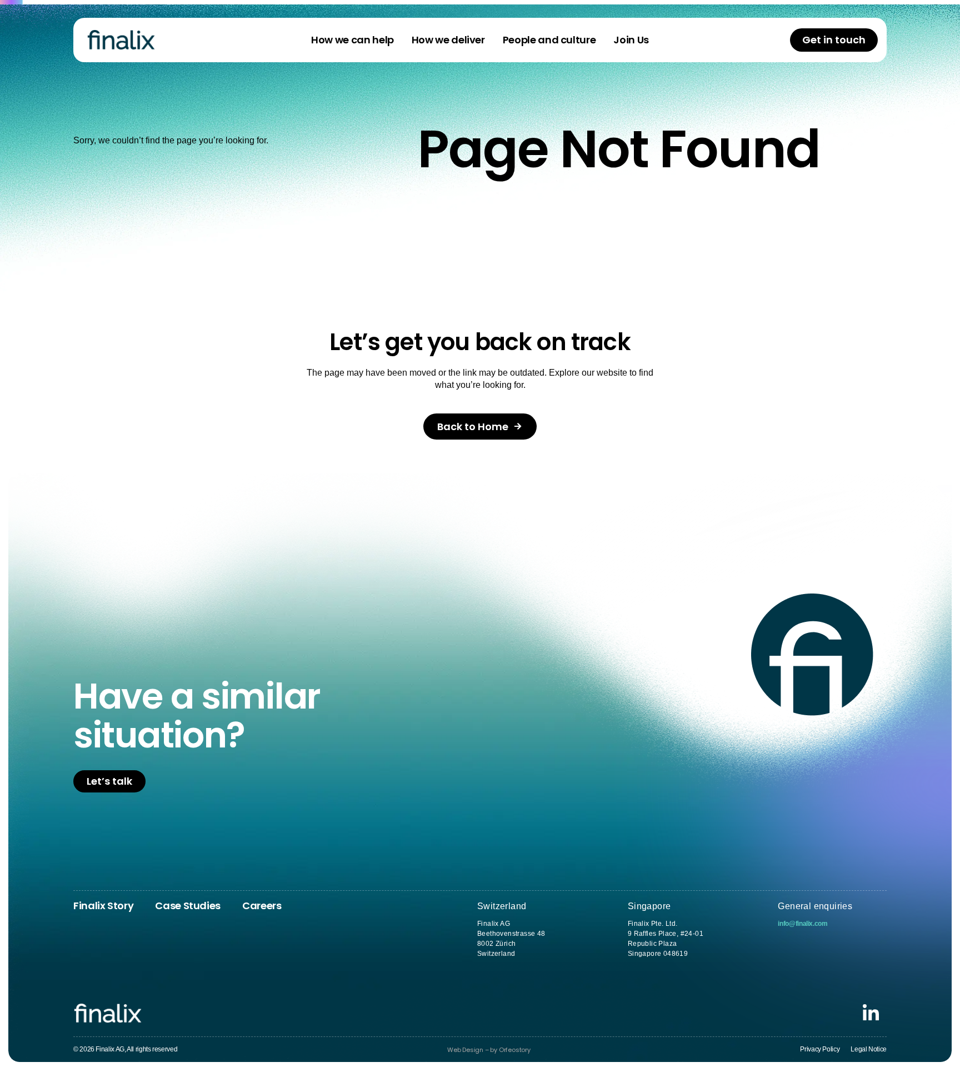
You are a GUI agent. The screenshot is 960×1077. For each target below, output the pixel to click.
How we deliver (448, 40)
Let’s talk (109, 781)
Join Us (630, 40)
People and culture (549, 40)
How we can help (352, 40)
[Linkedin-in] (870, 1013)
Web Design (465, 1049)
